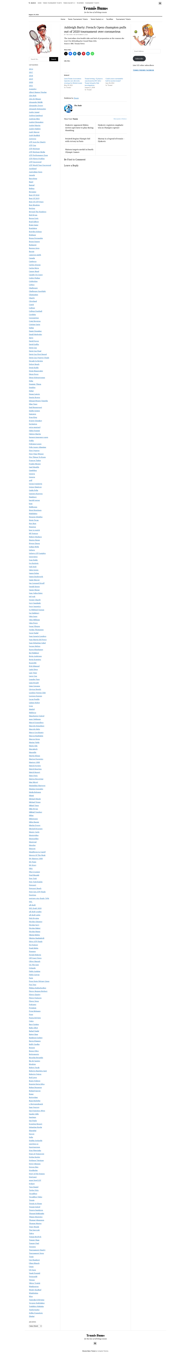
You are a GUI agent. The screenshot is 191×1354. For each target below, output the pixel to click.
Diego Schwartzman (37, 377)
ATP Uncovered (35, 162)
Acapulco (32, 89)
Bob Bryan (33, 215)
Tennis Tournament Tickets (52, 3)
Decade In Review (36, 361)
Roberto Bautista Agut (38, 1071)
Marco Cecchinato (36, 732)
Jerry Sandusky (35, 603)
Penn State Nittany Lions (39, 981)
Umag (31, 1266)
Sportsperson (34, 1147)
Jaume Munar (34, 590)
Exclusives (33, 424)
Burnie (31, 251)
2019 (31, 79)
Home (39, 3)
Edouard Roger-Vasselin (38, 401)
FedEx (31, 440)
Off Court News (35, 958)
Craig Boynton (35, 321)
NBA (31, 868)
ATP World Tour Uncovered (40, 165)
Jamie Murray (34, 580)
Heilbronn (33, 507)
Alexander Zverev (36, 105)
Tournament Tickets (92, 3)
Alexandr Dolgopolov (37, 109)
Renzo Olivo (34, 1051)
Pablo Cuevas (34, 974)
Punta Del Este (35, 1018)
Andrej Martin (34, 125)
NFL (30, 901)
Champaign (33, 294)
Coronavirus (34, 318)
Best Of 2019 (34, 198)
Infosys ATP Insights (37, 553)
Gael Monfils (34, 467)
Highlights (33, 513)
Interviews (33, 556)
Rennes (32, 1047)
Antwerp (32, 138)
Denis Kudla (33, 367)
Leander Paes (34, 679)
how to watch (34, 530)
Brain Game (33, 225)
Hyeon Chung (34, 543)
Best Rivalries (34, 205)
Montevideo (33, 835)
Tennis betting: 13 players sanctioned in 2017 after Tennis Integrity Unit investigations (94, 82)
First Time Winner (36, 454)
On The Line (34, 964)
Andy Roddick (34, 135)
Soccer (31, 1134)
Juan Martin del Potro (38, 639)
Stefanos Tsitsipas (36, 1160)
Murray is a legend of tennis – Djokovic (111, 140)
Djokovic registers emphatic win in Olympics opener (110, 126)
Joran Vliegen (34, 626)
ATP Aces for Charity (37, 142)
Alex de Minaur (35, 99)
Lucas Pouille (34, 699)
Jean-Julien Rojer (36, 593)
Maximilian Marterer (37, 785)
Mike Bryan (33, 809)
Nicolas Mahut (34, 928)
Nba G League (34, 872)
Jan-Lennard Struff (36, 583)
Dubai (31, 391)
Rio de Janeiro (34, 1061)
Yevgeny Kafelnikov (37, 1303)
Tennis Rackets (68, 3)
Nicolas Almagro (35, 921)
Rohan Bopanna (35, 1087)
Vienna (32, 1280)
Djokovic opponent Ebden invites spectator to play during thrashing (79, 128)
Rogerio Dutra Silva (36, 1084)
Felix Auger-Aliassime (37, 447)
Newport (32, 885)
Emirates (32, 414)
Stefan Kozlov (34, 1157)
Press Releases (34, 1011)
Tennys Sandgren (36, 1210)
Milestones (33, 818)
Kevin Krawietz (35, 659)
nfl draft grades (35, 911)
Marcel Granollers (36, 722)
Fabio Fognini (34, 430)
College (32, 308)
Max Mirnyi (33, 782)
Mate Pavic (33, 775)
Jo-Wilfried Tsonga (36, 609)
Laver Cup (33, 676)
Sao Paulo (33, 1120)
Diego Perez (33, 374)
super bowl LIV (35, 1180)
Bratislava (33, 228)
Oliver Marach (34, 961)
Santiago (32, 1117)
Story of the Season (37, 1173)
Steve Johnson (34, 1163)
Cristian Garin (34, 324)
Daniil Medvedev (35, 334)
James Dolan (34, 573)
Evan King (33, 417)
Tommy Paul (34, 1243)
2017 (31, 72)
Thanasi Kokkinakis (36, 1213)
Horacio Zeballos (35, 517)
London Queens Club (37, 692)
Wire (31, 1296)
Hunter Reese (34, 540)
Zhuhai (31, 1316)
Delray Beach (34, 364)
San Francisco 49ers (37, 1110)
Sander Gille (34, 1114)
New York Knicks (35, 882)
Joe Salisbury (34, 613)
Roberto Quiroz (35, 1074)
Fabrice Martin (35, 434)
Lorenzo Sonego (35, 696)
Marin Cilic (33, 746)
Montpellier (34, 838)
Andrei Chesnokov (36, 122)
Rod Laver (33, 1077)
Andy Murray (34, 132)
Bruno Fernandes (36, 238)
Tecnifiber (80, 3)
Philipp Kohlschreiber (37, 988)
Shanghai (32, 1130)
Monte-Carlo (34, 832)
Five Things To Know (37, 457)
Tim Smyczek (34, 1230)
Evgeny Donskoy (35, 420)
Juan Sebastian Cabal (37, 643)
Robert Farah (34, 1067)
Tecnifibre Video (35, 1197)
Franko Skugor (35, 464)
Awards (32, 175)
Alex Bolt (32, 95)
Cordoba (32, 314)
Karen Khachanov (36, 649)
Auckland (32, 168)
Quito (31, 1021)
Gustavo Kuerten (36, 493)
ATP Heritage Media (37, 152)
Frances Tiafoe (35, 460)
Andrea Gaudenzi (36, 115)
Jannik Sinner (34, 586)
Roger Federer (34, 1081)
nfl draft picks (34, 915)
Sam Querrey (34, 1107)
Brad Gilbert (34, 221)
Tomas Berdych (35, 1236)
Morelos (32, 845)
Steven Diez (33, 1167)
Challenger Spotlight (37, 291)
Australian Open (35, 172)
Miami (31, 795)
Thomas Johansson (36, 1220)
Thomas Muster (35, 1223)
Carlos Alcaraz (35, 265)
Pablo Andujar (34, 971)
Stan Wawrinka (35, 1150)
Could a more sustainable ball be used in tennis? (114, 80)
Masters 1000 (34, 762)
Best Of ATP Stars (36, 201)
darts (31, 337)
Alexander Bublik (36, 102)
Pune (31, 1014)
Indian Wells (34, 546)
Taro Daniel (33, 1187)
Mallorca (32, 712)
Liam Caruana (34, 686)
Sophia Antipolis (35, 1140)
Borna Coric (33, 218)
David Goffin (34, 344)
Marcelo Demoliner (36, 726)
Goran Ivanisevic (35, 483)
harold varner (34, 500)
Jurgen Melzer (34, 646)
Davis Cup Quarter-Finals (39, 357)
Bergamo (32, 192)
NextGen (32, 895)
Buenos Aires (34, 248)
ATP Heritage (34, 148)
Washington (34, 1286)
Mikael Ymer (34, 805)
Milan (31, 815)
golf (30, 480)
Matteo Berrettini (36, 779)
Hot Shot (32, 523)
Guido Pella (33, 490)
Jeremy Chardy (35, 600)
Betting (32, 208)
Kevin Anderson (35, 656)
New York (33, 878)
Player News (34, 1001)
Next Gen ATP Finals (37, 891)
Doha (31, 381)
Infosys (32, 550)
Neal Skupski (34, 875)
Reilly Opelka (34, 1044)
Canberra (32, 261)
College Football (35, 311)
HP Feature (33, 533)
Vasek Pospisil (34, 1273)
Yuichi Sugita (34, 1309)
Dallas (31, 328)
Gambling (33, 470)
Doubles (32, 387)
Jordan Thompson (36, 629)
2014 (31, 69)
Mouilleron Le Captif (37, 852)
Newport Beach (35, 888)
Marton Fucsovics (36, 759)
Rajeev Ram (33, 1034)
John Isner (33, 616)
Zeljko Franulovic (36, 1313)
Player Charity (34, 994)
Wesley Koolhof (35, 1290)
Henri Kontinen (35, 510)
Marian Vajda (34, 742)
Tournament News (36, 1253)
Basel (31, 182)
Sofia (31, 1137)
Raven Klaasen (35, 1041)
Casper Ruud (34, 271)
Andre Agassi (34, 112)
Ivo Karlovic (34, 563)
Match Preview (35, 765)
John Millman (34, 619)
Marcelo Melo (34, 729)
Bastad (31, 185)
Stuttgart (33, 1177)
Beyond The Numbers (37, 211)
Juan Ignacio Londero (37, 636)
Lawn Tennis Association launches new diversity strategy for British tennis (73, 81)
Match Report (34, 772)
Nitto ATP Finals (35, 941)
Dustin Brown (34, 397)
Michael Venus (34, 802)
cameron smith (35, 255)
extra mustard (34, 427)
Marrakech (33, 749)
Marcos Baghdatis (36, 736)
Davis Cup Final (35, 351)
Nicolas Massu (34, 931)
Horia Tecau (34, 520)
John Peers (33, 623)
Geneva (32, 473)
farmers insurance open (38, 437)
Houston (32, 527)
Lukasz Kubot (34, 702)
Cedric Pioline (34, 278)
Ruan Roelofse (34, 1100)
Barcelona (33, 178)
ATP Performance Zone (38, 155)
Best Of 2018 (34, 195)
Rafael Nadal (34, 1031)
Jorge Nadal (33, 633)
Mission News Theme (88, 1351)
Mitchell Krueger (36, 828)
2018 (31, 75)
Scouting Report (35, 1124)
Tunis (31, 1256)
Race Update (34, 1024)
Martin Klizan (34, 755)
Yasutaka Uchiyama (36, 1299)
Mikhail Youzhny (35, 812)
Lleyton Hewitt (35, 689)
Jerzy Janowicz (35, 606)
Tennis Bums (95, 8)
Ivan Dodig (33, 560)
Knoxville (32, 663)
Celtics (31, 284)
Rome (31, 1094)
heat (30, 503)
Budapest (32, 245)
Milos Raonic (34, 822)
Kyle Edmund (34, 666)
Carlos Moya (34, 268)
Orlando (32, 968)
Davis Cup (33, 347)
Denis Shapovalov (36, 371)
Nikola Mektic (34, 935)
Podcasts (32, 1004)
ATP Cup (32, 145)
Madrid (32, 709)
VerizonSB (33, 1276)
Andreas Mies (34, 119)
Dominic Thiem (35, 384)
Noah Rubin (33, 948)
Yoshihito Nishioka (36, 1306)
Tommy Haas (34, 1240)
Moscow (32, 848)
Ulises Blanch (34, 1263)
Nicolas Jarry (34, 925)
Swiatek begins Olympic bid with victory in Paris (77, 140)
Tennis (31, 1200)
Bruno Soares (34, 241)
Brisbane (32, 235)
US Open (32, 1270)
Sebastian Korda (35, 1127)
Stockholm (33, 1170)
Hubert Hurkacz (35, 537)
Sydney (32, 1183)
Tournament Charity (37, 1250)
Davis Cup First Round (38, 354)
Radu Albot (33, 1027)
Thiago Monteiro (35, 1217)
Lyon (31, 706)
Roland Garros (34, 1091)
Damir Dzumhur (35, 331)
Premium (32, 1008)
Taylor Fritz (34, 1190)
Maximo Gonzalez (36, 789)
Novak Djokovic (35, 954)
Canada (32, 258)
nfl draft (32, 905)
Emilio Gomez (34, 410)
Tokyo (31, 1233)
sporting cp (33, 1144)
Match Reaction (35, 769)
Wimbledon (33, 1293)
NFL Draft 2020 (35, 908)
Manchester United (36, 716)
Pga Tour (32, 984)
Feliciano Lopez (35, 444)
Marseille (32, 752)
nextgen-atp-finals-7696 (39, 898)
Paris (31, 978)
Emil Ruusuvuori (35, 407)
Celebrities (33, 281)
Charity (32, 298)
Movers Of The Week (37, 855)
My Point (32, 862)
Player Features (35, 998)
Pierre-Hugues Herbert (38, 991)
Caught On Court (36, 274)
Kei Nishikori (34, 653)
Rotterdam (33, 1097)
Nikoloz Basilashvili (36, 938)
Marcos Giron (34, 739)
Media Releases (35, 792)
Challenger (33, 288)
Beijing (31, 188)
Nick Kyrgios (34, 918)
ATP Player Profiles (37, 158)
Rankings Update (35, 1037)
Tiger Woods (34, 1227)
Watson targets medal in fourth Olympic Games (79, 150)
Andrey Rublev (35, 128)
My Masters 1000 (36, 858)
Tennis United (34, 1207)
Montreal (32, 842)
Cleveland (33, 301)
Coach (31, 304)
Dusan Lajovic (34, 394)
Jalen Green (33, 570)
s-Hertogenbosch (36, 1104)
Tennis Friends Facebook (143, 70)
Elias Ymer (33, 404)
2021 (31, 85)
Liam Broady (34, 682)
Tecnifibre (33, 1193)
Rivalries (32, 1064)
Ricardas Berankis (36, 1057)
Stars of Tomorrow (36, 1154)
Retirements (34, 1054)
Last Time (33, 673)
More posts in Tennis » (120, 119)
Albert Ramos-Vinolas (38, 92)
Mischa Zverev (34, 825)
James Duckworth (36, 576)
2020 (31, 82)
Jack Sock (32, 566)
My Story (32, 865)
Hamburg (32, 497)
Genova (32, 477)
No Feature (33, 945)
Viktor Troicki (34, 1283)
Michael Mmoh (35, 799)
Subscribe (139, 58)
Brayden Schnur (35, 231)
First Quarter (34, 450)
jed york (32, 596)
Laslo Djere (33, 669)
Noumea (32, 951)
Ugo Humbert (34, 1260)
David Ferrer (34, 341)
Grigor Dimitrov (35, 487)
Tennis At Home (35, 1203)
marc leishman (35, 719)
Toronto (32, 1246)
